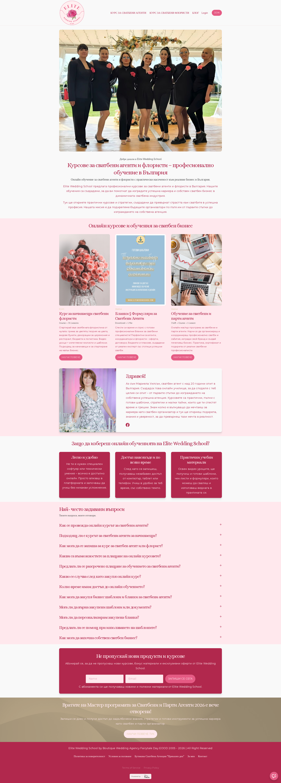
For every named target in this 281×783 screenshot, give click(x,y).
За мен (191, 756)
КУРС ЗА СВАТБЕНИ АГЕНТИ (128, 12)
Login (205, 12)
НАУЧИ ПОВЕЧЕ (70, 357)
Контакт (202, 756)
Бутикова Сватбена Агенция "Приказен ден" (159, 756)
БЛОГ (195, 12)
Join (217, 12)
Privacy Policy (151, 767)
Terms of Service (131, 767)
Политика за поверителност (89, 756)
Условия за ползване (119, 756)
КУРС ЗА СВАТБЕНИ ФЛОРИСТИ (169, 12)
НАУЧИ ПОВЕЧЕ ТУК (140, 734)
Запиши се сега (180, 678)
